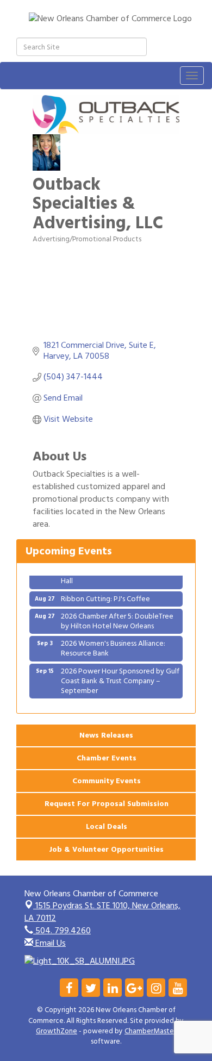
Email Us (49, 943)
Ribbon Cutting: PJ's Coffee (105, 595)
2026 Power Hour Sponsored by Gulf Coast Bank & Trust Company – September (120, 677)
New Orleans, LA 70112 (102, 911)
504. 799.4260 (62, 930)
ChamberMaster (150, 1031)
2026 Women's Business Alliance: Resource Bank (113, 644)
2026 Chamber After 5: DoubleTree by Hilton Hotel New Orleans (117, 617)
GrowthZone (56, 1031)
